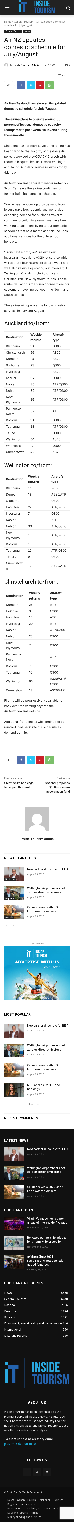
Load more (35, 1104)
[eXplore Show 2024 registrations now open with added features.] (14, 1262)
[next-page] (13, 925)
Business (10, 879)
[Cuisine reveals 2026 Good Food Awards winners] (14, 912)
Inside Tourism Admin (26, 64)
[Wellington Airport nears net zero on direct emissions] (14, 893)
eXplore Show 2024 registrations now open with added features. (45, 1260)
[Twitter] (31, 85)
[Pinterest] (40, 85)
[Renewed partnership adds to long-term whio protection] (14, 1242)
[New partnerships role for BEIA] (14, 874)
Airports (9, 898)
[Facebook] (21, 85)
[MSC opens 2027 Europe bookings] (14, 1090)
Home (7, 21)
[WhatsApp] (49, 85)
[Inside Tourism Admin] (6, 65)
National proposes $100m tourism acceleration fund (57, 787)
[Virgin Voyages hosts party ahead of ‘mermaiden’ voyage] (14, 1223)
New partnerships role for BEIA (47, 869)
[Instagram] (37, 1472)
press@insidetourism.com (21, 1444)
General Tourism (24, 21)
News (27, 31)
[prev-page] (6, 925)
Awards (9, 917)
